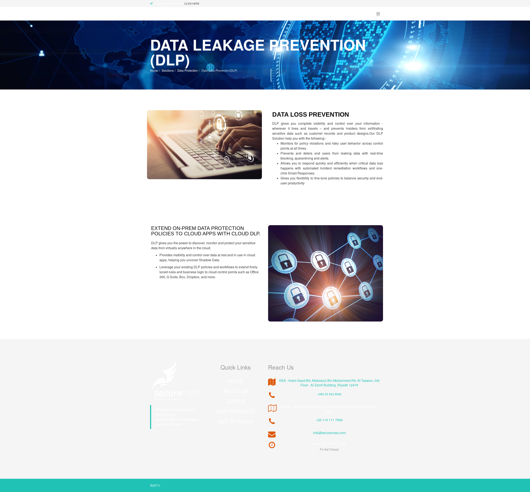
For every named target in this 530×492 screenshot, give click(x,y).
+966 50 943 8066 (329, 394)
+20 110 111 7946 (329, 419)
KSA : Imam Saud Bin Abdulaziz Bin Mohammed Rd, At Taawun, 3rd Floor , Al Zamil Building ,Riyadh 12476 (329, 382)
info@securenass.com (329, 432)
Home (154, 70)
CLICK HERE (191, 3)
